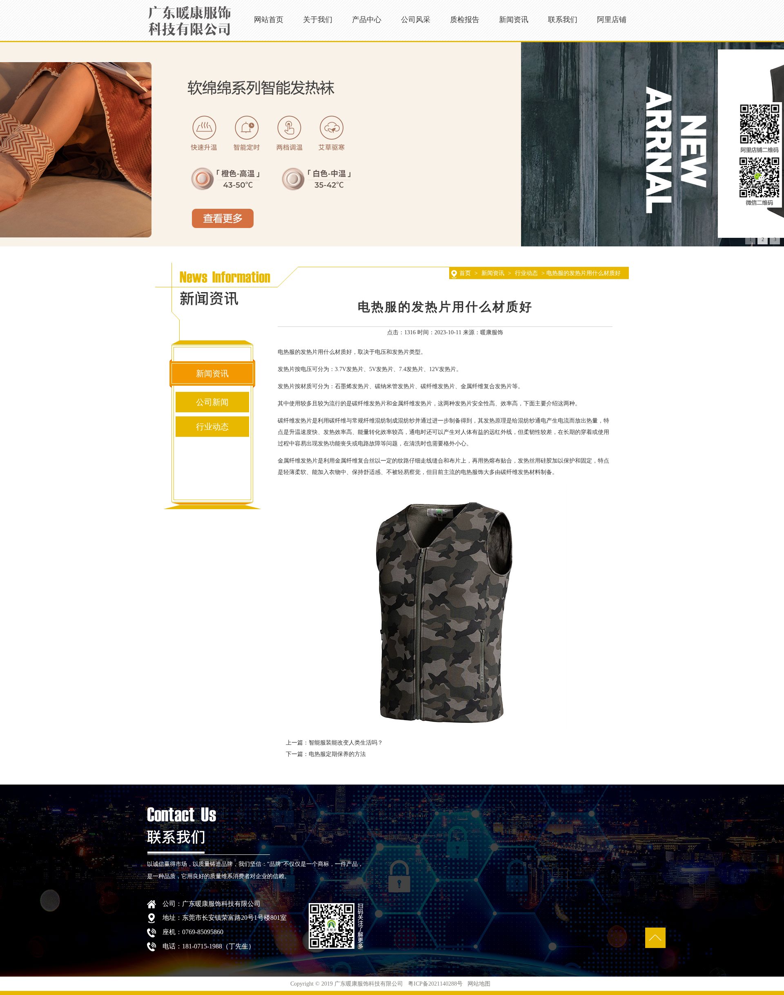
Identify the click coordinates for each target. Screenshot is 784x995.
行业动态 (526, 273)
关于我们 (317, 20)
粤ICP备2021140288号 (435, 984)
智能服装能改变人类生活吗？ (346, 743)
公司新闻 (212, 402)
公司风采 (415, 20)
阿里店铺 (611, 20)
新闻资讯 (513, 20)
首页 (465, 273)
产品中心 (366, 20)
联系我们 (562, 20)
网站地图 (480, 984)
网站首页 (268, 20)
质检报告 (464, 20)
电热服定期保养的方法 (337, 754)
